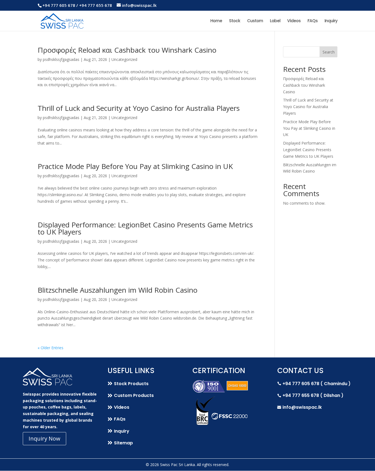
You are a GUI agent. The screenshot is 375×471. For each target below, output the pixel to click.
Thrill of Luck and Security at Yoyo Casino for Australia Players (139, 108)
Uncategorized (124, 59)
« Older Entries (50, 347)
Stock (234, 21)
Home (216, 21)
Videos (294, 21)
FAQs (312, 21)
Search (329, 52)
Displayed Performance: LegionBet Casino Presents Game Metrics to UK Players (145, 228)
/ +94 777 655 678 (94, 5)
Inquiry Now (44, 438)
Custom (255, 21)
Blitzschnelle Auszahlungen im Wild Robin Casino (117, 290)
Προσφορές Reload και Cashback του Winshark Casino (127, 50)
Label (275, 21)
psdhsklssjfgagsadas (61, 59)
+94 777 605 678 (58, 5)
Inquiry (330, 21)
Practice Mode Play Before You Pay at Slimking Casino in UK (135, 166)
